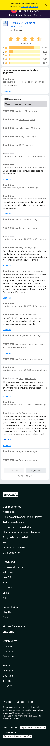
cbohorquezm (25, 271)
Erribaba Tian (25, 344)
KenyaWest (24, 335)
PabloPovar (24, 359)
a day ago (30, 119)
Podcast (7, 691)
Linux (6, 592)
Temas (27, 15)
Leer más (7, 439)
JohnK (21, 119)
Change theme (9, 732)
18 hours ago (31, 111)
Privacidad (7, 702)
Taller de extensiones (15, 522)
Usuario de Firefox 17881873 (20, 404)
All (4, 597)
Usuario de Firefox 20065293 (20, 306)
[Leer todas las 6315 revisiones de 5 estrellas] (24, 47)
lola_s (21, 247)
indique (21, 707)
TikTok (7, 680)
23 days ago (40, 239)
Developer (9, 656)
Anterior (14, 470)
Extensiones (15, 15)
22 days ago (32, 219)
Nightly (7, 612)
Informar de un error (14, 547)
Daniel (21, 228)
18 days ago (40, 199)
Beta (5, 617)
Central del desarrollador (17, 527)
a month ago (35, 335)
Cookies (20, 702)
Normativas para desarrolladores (21, 532)
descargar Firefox (29, 6)
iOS (5, 582)
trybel (21, 451)
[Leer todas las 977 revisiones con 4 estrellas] (24, 51)
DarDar (22, 413)
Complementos (12, 506)
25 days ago (31, 314)
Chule (21, 314)
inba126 (22, 219)
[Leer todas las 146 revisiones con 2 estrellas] (24, 59)
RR (20, 145)
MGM (21, 378)
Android (7, 587)
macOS (7, 577)
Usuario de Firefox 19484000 (20, 199)
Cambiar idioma (10, 727)
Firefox (18, 30)
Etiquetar (7, 91)
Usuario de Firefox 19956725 (20, 156)
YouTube (8, 675)
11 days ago (36, 128)
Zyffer (21, 460)
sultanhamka (24, 128)
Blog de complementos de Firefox (22, 516)
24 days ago (38, 271)
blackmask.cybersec (16, 187)
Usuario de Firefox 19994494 (20, 167)
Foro (5, 542)
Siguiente (35, 470)
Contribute (9, 651)
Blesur (21, 111)
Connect (8, 646)
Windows (8, 572)
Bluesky (7, 685)
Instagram (8, 670)
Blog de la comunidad (15, 537)
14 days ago (40, 167)
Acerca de (9, 511)
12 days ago (30, 136)
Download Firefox (13, 567)
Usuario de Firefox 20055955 (20, 370)
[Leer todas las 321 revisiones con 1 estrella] (24, 63)
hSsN (21, 136)
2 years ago (40, 82)
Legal (30, 702)
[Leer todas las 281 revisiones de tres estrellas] (24, 55)
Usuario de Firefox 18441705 (20, 82)
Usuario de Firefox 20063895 (20, 239)
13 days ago (27, 145)
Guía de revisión (12, 552)
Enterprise (8, 631)
